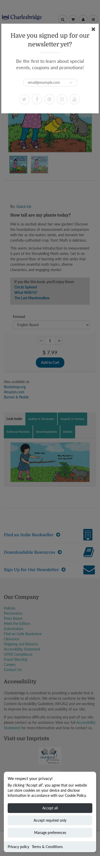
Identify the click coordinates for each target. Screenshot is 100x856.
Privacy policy (18, 846)
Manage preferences (50, 832)
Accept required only (50, 820)
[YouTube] (74, 99)
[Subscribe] (71, 83)
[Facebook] (37, 99)
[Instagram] (62, 99)
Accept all (50, 808)
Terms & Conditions (47, 846)
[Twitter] (24, 99)
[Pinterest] (49, 99)
